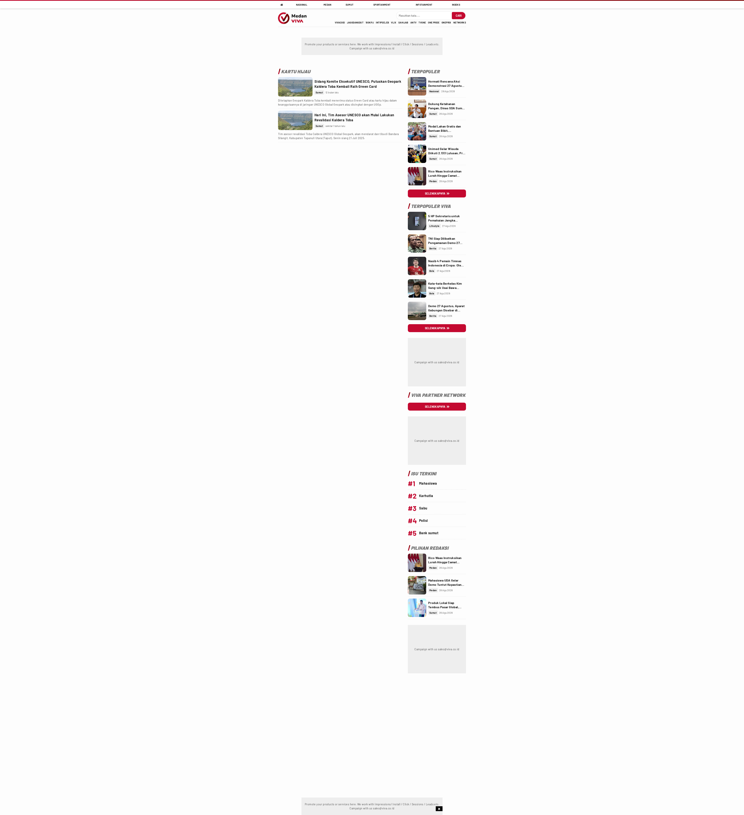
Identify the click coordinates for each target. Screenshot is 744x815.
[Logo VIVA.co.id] (294, 17)
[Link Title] (295, 86)
